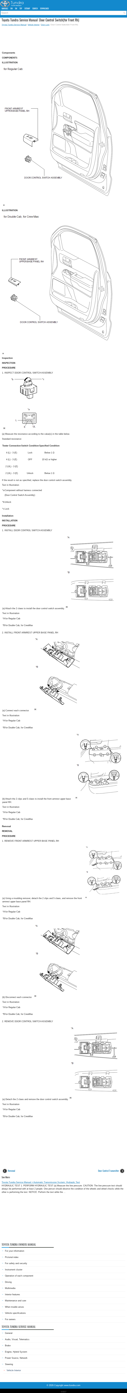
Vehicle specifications (15, 1313)
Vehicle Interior (34, 25)
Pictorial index (12, 1257)
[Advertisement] (63, 38)
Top (21, 8)
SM (16, 8)
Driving (8, 1282)
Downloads (44, 8)
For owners (10, 1319)
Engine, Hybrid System (16, 1352)
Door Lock (45, 25)
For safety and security (16, 1263)
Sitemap (27, 8)
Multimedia (10, 1288)
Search (35, 8)
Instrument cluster (13, 1269)
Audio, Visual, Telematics (17, 1339)
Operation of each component (19, 1276)
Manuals (5, 8)
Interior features (12, 1294)
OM (11, 8)
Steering (9, 1364)
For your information (14, 1251)
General (8, 1333)
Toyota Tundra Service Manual (14, 25)
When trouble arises (14, 1307)
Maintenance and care (15, 1300)
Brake (8, 1345)
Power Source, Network (16, 1358)
